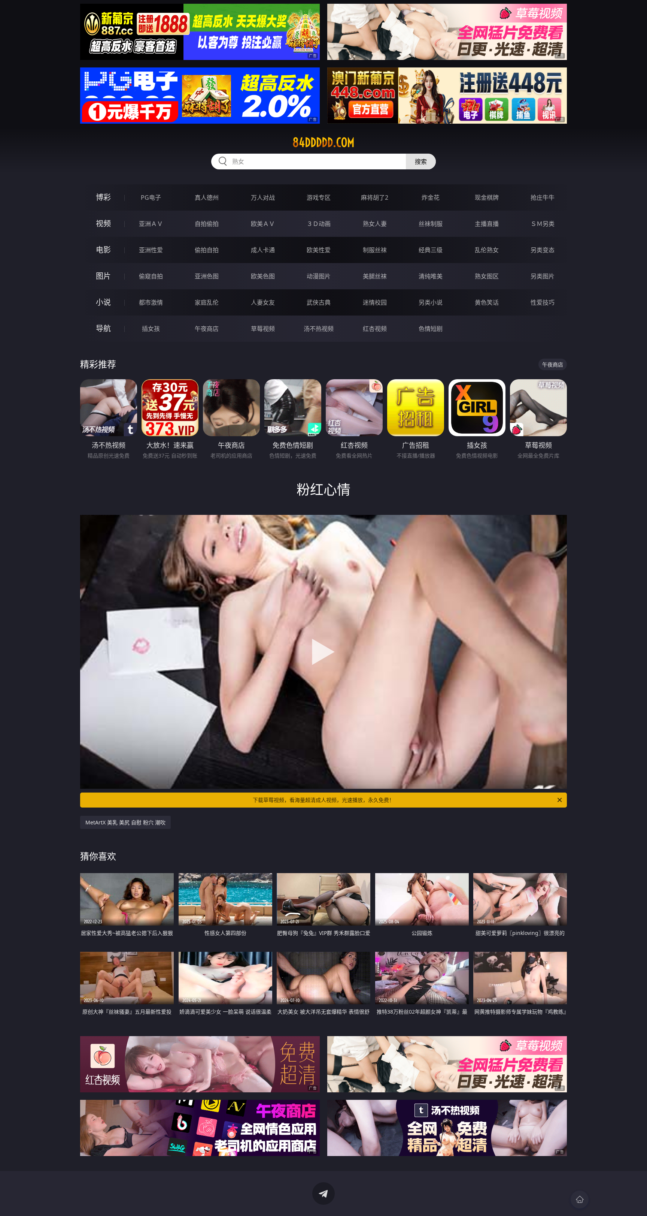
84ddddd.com (323, 142)
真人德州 (207, 197)
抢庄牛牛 (543, 197)
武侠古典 (319, 302)
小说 (103, 302)
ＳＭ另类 (543, 224)
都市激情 (151, 302)
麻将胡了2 (374, 197)
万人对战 (263, 197)
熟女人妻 (375, 224)
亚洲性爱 (151, 250)
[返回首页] (580, 1200)
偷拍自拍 (207, 250)
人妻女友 (263, 302)
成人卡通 (263, 250)
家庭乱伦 (207, 302)
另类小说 (431, 302)
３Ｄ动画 (319, 224)
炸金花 (431, 197)
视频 (103, 223)
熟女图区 (487, 276)
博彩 (103, 197)
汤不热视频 (319, 329)
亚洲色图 (207, 276)
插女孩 (151, 329)
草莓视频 (263, 329)
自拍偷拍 (207, 224)
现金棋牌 (487, 197)
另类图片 (543, 276)
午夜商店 (207, 329)
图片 (103, 276)
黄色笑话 (487, 302)
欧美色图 (263, 276)
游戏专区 (319, 197)
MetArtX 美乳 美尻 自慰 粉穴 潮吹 (125, 822)
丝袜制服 (431, 224)
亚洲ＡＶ (151, 224)
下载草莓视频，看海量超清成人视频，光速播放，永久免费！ (323, 799)
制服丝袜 (375, 250)
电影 (103, 250)
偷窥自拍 (151, 276)
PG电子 (151, 197)
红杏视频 (375, 329)
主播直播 (487, 224)
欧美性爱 (319, 250)
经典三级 (431, 250)
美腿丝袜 (375, 276)
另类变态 (543, 250)
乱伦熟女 (487, 250)
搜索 (421, 161)
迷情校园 (375, 302)
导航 (103, 328)
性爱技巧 (543, 302)
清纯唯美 (431, 276)
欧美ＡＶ (263, 224)
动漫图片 (319, 276)
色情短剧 (431, 329)
